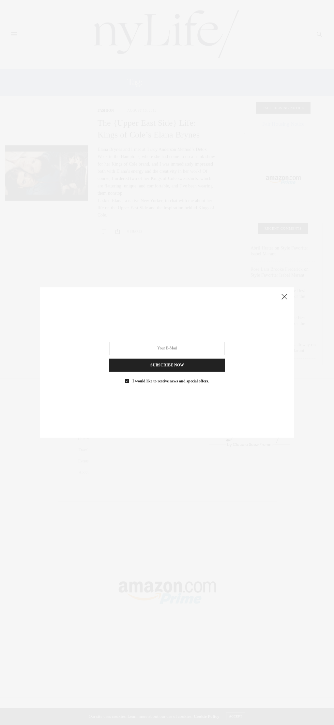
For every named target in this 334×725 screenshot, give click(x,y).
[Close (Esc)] (284, 297)
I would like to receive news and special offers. (170, 381)
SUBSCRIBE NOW (167, 365)
